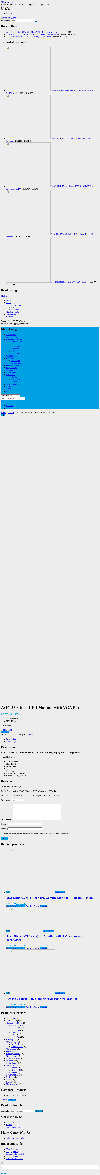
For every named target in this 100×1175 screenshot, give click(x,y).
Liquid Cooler (17, 363)
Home (8, 300)
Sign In (9, 14)
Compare (5, 732)
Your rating (6, 800)
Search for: (5, 1111)
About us (10, 1122)
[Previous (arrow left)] (2, 1173)
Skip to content (7, 2)
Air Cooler (15, 360)
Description (11, 739)
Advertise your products (16, 1138)
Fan (18, 346)
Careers (9, 1124)
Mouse (14, 382)
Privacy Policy (12, 1156)
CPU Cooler (11, 358)
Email (4, 829)
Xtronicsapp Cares (13, 1127)
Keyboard (15, 379)
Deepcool (15, 349)
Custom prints (12, 1049)
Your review (7, 819)
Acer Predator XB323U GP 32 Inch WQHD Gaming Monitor (31, 32)
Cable (19, 344)
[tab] (52, 739)
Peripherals (10, 375)
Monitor (9, 370)
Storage (9, 391)
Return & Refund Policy (16, 1154)
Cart (13, 307)
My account (16, 305)
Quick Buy (10, 906)
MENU (4, 296)
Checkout (15, 310)
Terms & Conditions (14, 1158)
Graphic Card (11, 367)
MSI (13, 351)
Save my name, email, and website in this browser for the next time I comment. (36, 834)
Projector (10, 386)
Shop (8, 302)
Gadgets (9, 1051)
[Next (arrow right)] (5, 1173)
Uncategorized (12, 1084)
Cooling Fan (11, 356)
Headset (14, 377)
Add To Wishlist (33, 906)
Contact (9, 317)
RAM (8, 389)
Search (39, 1111)
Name (4, 824)
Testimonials (11, 314)
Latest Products (12, 1058)
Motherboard (11, 372)
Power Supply (12, 384)
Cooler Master (17, 342)
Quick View (60, 892)
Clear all (4, 1100)
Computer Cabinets (14, 339)
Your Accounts (12, 1149)
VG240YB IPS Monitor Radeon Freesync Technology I (29, 37)
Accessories (11, 335)
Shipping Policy (12, 1151)
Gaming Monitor (13, 312)
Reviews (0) (11, 741)
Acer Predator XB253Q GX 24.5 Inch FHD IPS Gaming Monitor (33, 34)
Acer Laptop (11, 337)
